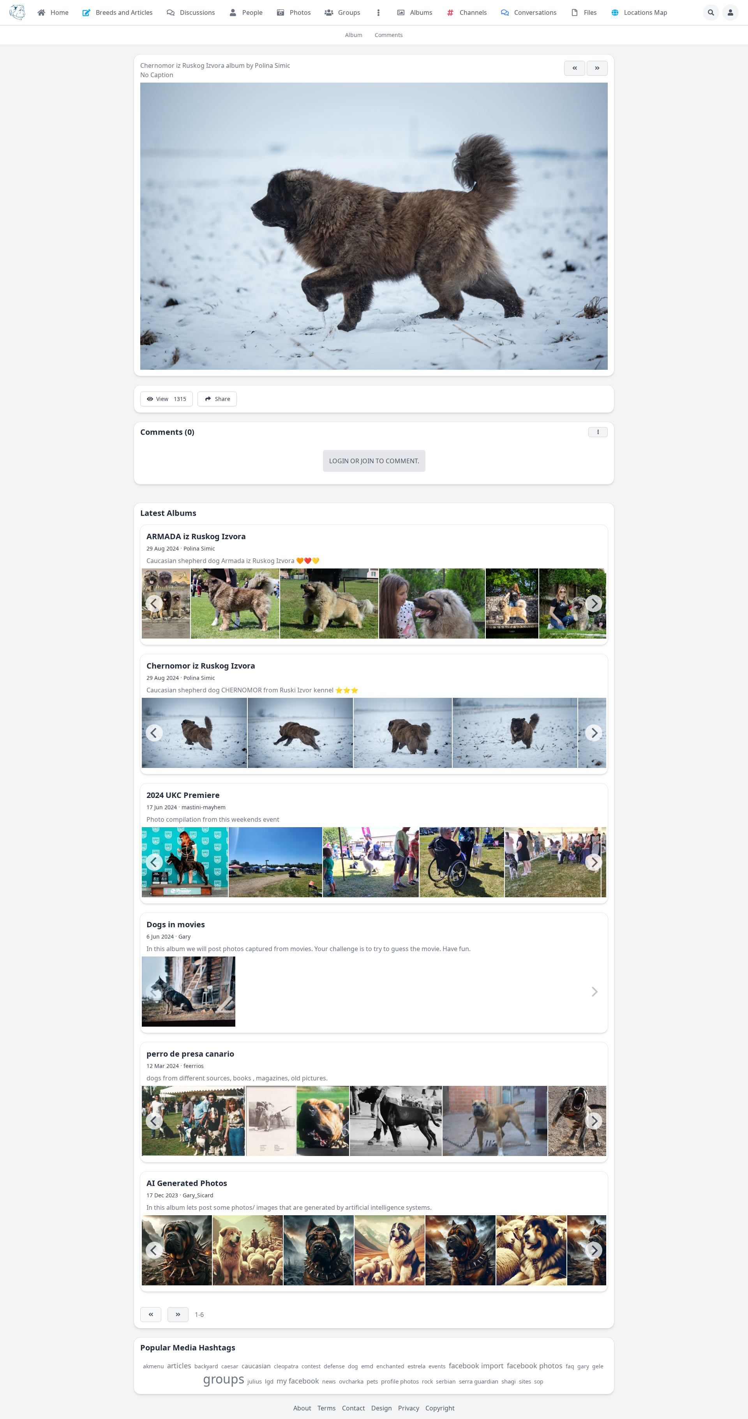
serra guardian (478, 1381)
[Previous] (154, 603)
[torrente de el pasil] (584, 1121)
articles (179, 1365)
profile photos (400, 1381)
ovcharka (351, 1381)
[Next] (593, 603)
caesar (229, 1366)
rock (427, 1381)
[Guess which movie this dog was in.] (188, 992)
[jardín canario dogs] (193, 1121)
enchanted (390, 1366)
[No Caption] (574, 68)
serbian (446, 1381)
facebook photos (535, 1365)
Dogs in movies (175, 924)
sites (525, 1381)
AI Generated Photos (186, 1183)
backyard (206, 1366)
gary (583, 1366)
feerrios (193, 1066)
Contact (353, 1408)
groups (223, 1378)
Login (339, 461)
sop (538, 1381)
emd (367, 1366)
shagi (508, 1381)
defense (334, 1366)
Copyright (440, 1408)
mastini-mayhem (204, 807)
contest (311, 1366)
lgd (269, 1381)
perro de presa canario (190, 1053)
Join (367, 461)
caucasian (256, 1366)
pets (372, 1381)
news (329, 1381)
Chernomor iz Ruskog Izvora (182, 65)
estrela (416, 1366)
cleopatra (286, 1366)
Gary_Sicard (198, 1195)
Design (381, 1408)
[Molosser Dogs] (17, 12)
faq (570, 1366)
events (437, 1366)
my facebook (298, 1380)
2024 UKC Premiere (183, 795)
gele (597, 1366)
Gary (184, 936)
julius (254, 1381)
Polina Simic (272, 65)
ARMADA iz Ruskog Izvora (196, 536)
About (302, 1408)
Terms (327, 1408)
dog (353, 1366)
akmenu (153, 1366)
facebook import (476, 1365)
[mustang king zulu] (495, 1121)
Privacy (408, 1408)
